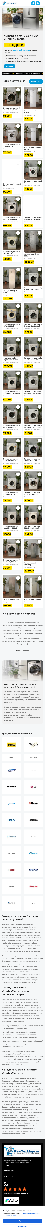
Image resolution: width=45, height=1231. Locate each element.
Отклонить (22, 1226)
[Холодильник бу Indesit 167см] (33, 134)
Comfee (11, 853)
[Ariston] (33, 886)
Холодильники (29, 115)
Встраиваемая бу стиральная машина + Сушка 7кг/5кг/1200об (11, 360)
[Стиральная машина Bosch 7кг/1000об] (12, 447)
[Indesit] (11, 803)
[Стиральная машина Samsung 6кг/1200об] (12, 481)
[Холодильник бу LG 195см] (12, 278)
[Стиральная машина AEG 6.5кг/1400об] (33, 481)
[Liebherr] (11, 787)
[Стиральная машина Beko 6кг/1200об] (33, 447)
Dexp (33, 837)
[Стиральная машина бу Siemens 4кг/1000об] (12, 240)
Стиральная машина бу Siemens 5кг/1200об (33, 218)
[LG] (33, 787)
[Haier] (11, 820)
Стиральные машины (11, 112)
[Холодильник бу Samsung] (33, 550)
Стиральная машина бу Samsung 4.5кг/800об (11, 392)
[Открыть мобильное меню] (42, 3)
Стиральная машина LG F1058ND (33, 182)
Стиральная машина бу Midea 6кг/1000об (11, 218)
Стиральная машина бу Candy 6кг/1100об (11, 426)
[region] (22, 1218)
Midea (33, 770)
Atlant (11, 887)
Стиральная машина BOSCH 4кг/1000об (32, 527)
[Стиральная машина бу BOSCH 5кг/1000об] (33, 276)
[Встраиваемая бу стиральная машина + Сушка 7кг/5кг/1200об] (12, 346)
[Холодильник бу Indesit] (33, 586)
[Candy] (33, 853)
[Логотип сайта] (9, 3)
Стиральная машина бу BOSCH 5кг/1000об (33, 289)
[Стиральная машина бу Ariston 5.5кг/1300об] (12, 96)
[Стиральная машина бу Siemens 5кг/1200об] (33, 206)
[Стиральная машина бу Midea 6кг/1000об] (12, 206)
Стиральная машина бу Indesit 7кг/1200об (11, 145)
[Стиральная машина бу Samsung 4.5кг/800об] (12, 380)
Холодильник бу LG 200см (31, 255)
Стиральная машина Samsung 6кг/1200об (11, 493)
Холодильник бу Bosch (11, 599)
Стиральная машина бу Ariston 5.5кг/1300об (11, 109)
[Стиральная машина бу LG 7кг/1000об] (12, 313)
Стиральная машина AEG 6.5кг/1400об (32, 493)
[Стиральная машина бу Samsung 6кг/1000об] (33, 414)
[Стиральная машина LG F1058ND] (33, 170)
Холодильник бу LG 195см (10, 291)
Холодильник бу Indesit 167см (33, 148)
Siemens (33, 757)
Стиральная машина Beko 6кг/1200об (32, 460)
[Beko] (33, 870)
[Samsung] (11, 770)
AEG (33, 903)
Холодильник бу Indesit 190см (12, 185)
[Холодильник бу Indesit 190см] (12, 171)
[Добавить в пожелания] (18, 89)
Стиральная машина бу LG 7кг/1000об (11, 325)
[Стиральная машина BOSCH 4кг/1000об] (33, 515)
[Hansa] (33, 803)
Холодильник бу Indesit (33, 599)
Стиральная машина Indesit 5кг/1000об (10, 527)
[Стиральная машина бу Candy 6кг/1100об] (12, 414)
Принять (22, 1221)
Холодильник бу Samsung (30, 564)
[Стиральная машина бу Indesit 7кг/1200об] (12, 133)
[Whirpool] (33, 744)
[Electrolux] (11, 837)
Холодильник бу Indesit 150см (33, 112)
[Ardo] (11, 903)
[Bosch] (11, 870)
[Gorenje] (33, 820)
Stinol (11, 757)
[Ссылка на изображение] (22, 1151)
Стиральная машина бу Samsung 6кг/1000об (33, 426)
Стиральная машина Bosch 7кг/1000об (10, 460)
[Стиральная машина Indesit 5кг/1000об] (12, 515)
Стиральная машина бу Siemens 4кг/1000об (11, 252)
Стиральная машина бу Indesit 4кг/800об (33, 359)
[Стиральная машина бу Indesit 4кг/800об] (33, 346)
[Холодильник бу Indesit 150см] (33, 98)
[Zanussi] (11, 744)
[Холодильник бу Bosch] (12, 586)
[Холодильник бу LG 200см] (33, 241)
